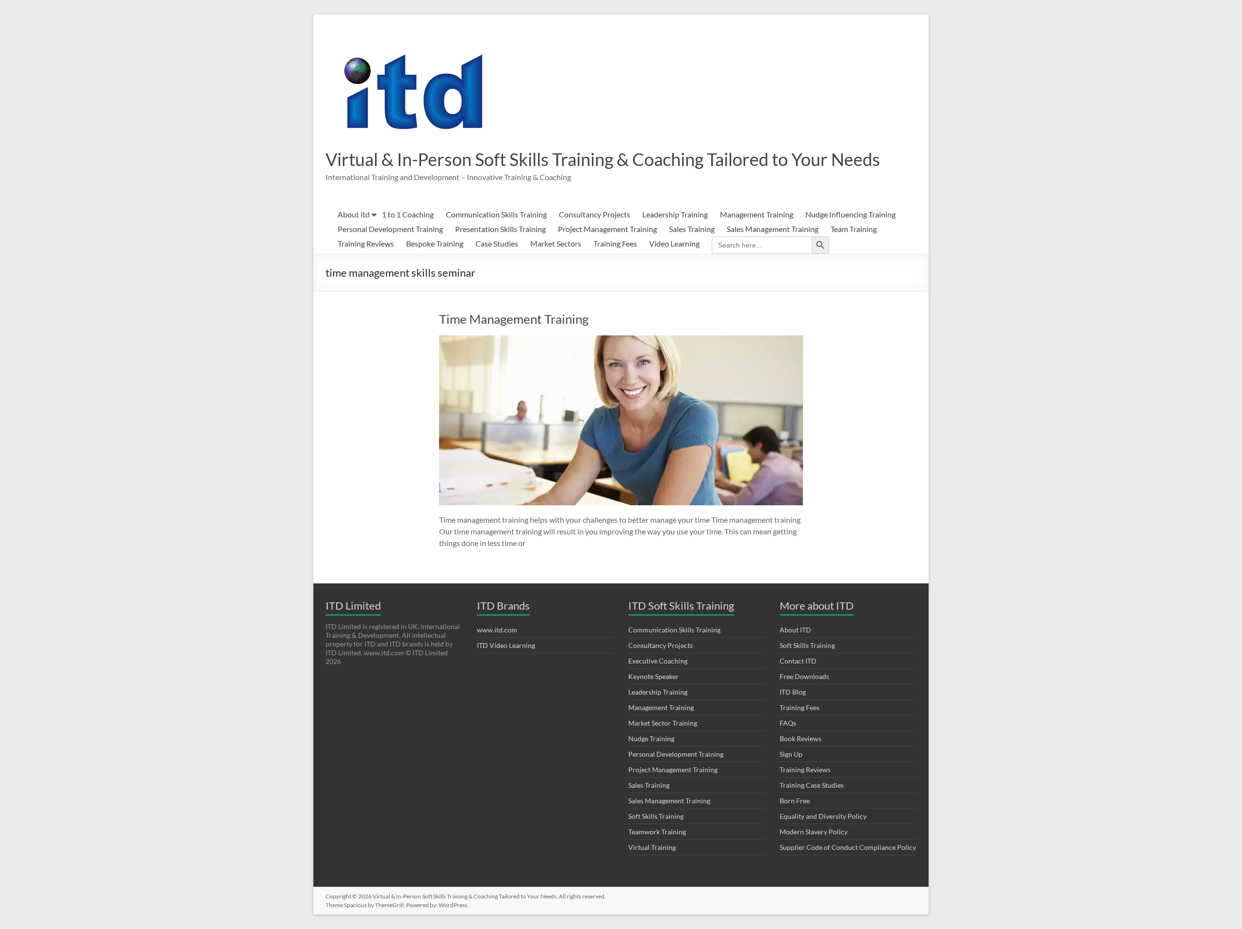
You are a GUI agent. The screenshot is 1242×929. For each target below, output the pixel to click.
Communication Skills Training (496, 214)
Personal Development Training (390, 228)
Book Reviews (800, 738)
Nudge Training (651, 738)
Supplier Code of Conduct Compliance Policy (848, 847)
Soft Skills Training (656, 816)
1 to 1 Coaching (408, 214)
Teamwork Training (657, 832)
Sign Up (791, 754)
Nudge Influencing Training (850, 214)
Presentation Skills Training (500, 228)
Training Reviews (366, 243)
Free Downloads (804, 676)
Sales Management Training (772, 228)
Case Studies (496, 243)
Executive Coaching (657, 661)
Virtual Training (652, 847)
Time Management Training (513, 319)
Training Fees (615, 243)
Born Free (795, 800)
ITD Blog (793, 692)
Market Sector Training (662, 723)
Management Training (756, 214)
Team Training (854, 228)
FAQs (788, 723)
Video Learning (674, 243)
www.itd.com (497, 630)
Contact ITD (798, 661)
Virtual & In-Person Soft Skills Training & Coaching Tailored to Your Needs (603, 159)
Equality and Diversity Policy (823, 816)
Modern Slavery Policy (814, 832)
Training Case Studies (812, 785)
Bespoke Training (434, 243)
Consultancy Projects (594, 214)
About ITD (795, 630)
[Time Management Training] (621, 340)
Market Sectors (555, 243)
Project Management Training (607, 228)
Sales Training (692, 228)
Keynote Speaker (653, 676)
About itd (354, 214)
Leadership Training (675, 214)
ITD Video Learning (506, 645)
